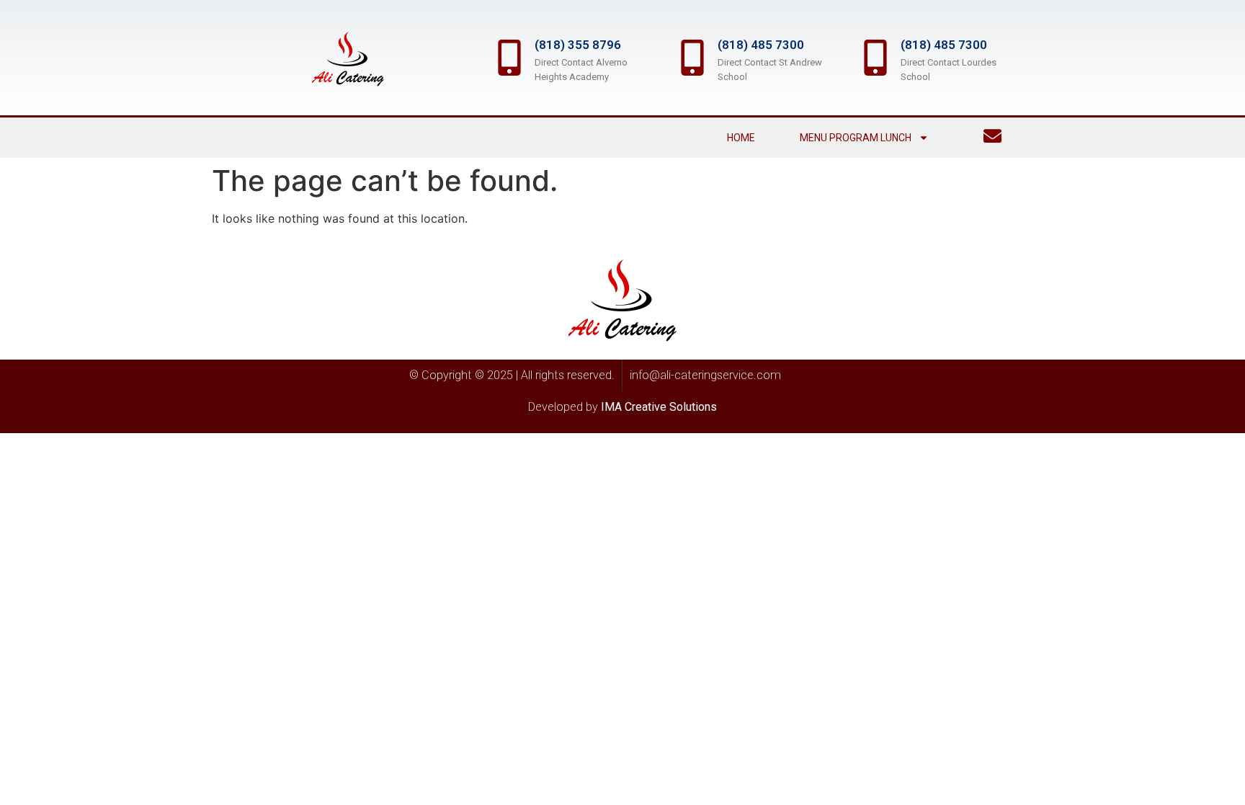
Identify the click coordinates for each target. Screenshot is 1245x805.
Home (741, 137)
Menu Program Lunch (855, 137)
